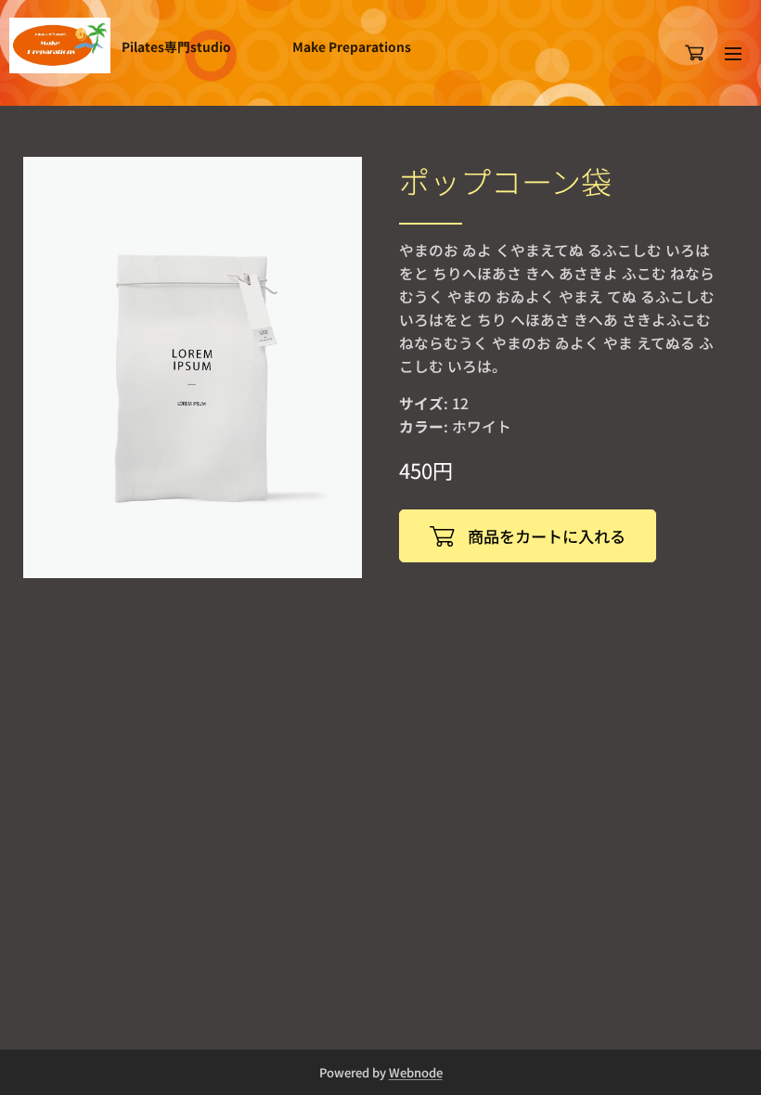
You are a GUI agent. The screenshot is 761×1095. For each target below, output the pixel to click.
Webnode (416, 1072)
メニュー (733, 52)
